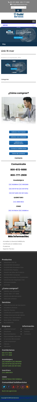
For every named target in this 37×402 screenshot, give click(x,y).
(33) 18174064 (23, 193)
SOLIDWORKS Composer (12, 275)
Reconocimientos (10, 334)
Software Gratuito (10, 282)
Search (12, 7)
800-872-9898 (7, 353)
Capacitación (28, 329)
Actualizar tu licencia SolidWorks (14, 241)
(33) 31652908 (23, 185)
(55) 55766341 (13, 211)
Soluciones (7, 331)
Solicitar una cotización (11, 291)
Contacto (27, 334)
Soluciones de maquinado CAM (14, 280)
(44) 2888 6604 (18, 202)
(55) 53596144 (23, 211)
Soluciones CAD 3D (10, 262)
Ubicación (7, 346)
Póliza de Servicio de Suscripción (14, 305)
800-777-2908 (7, 355)
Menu (5, 25)
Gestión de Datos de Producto (14, 272)
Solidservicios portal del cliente (14, 315)
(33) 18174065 (13, 193)
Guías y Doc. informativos (12, 318)
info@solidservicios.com (19, 4)
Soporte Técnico (8, 249)
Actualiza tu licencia (10, 308)
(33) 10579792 (23, 189)
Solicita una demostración (12, 296)
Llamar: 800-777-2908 (11, 294)
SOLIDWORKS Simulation (12, 265)
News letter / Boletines (11, 320)
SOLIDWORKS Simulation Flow (13, 267)
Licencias (7, 285)
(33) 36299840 (14, 185)
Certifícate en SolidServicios (12, 244)
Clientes (6, 344)
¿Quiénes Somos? (10, 329)
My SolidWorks (9, 323)
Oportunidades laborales (12, 336)
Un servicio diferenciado (12, 339)
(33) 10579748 (13, 189)
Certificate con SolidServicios (13, 313)
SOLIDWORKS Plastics (11, 270)
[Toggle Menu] (33, 21)
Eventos (27, 331)
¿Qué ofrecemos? (10, 341)
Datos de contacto (10, 299)
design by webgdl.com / (26, 398)
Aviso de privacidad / (7, 399)
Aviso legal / (16, 399)
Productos (6, 246)
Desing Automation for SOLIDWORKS (16, 277)
